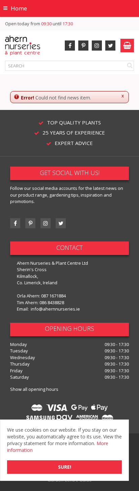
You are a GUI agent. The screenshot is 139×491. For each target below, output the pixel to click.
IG (45, 223)
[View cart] (127, 45)
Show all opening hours (34, 389)
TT (61, 223)
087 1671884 (53, 296)
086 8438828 (51, 302)
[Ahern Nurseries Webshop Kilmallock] (22, 45)
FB (70, 45)
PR (83, 45)
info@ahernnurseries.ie (55, 309)
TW (110, 45)
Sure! (64, 467)
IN (97, 45)
